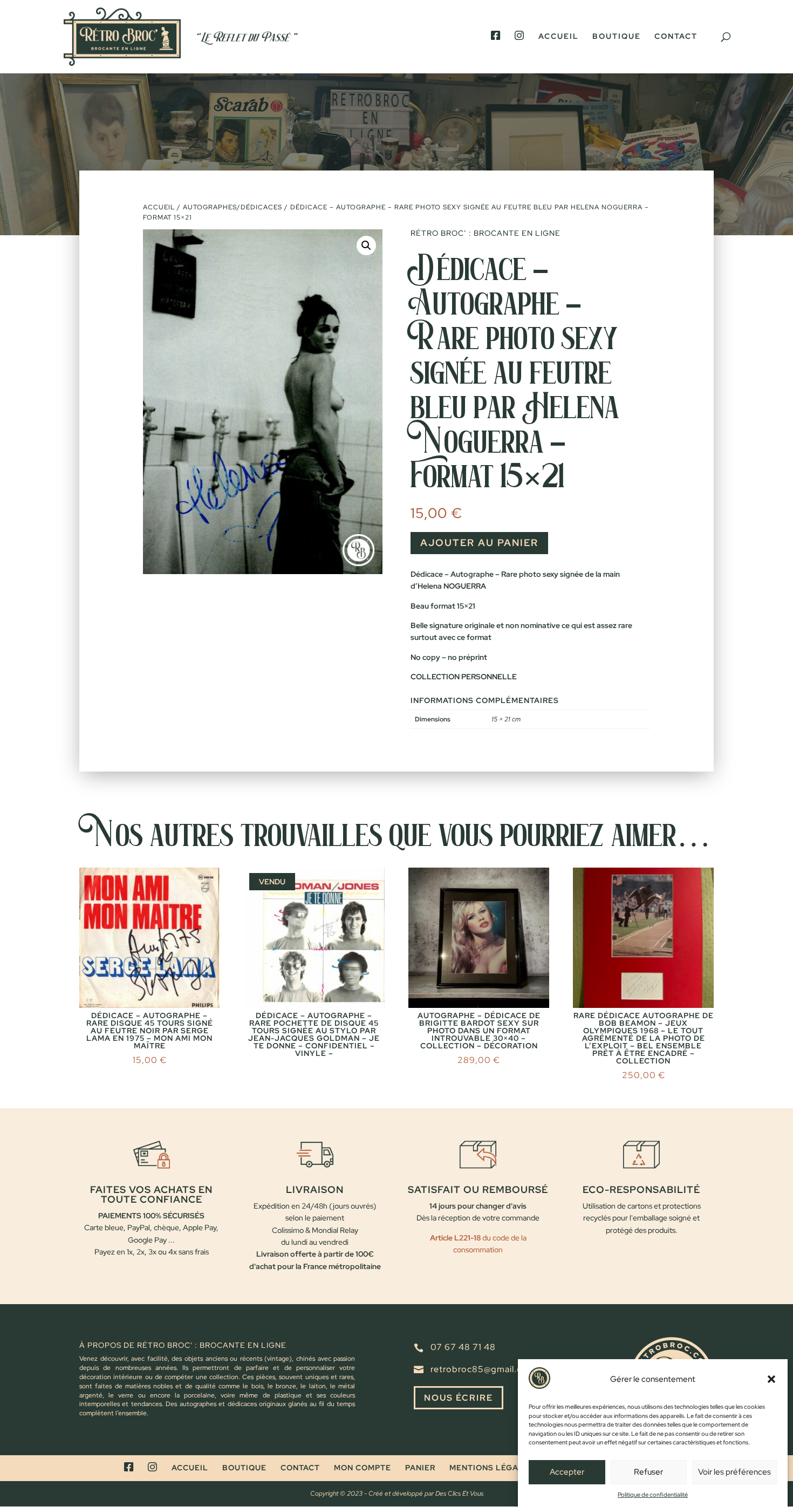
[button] (771, 1379)
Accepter (567, 1472)
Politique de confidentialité (653, 1494)
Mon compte (362, 1467)
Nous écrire (458, 1397)
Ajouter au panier (479, 542)
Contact (676, 36)
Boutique (616, 36)
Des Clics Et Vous (459, 1493)
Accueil (558, 36)
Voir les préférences (734, 1472)
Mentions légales (492, 1467)
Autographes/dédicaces (232, 207)
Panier (420, 1467)
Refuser (648, 1472)
